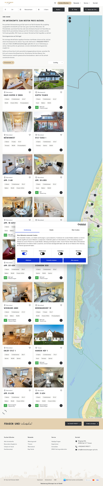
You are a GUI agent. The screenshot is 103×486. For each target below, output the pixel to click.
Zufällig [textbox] (55, 62)
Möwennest (9, 138)
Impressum (40, 480)
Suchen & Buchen (64, 3)
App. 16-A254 (10, 223)
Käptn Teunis (41, 95)
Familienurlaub (8, 449)
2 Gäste (46, 9)
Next (29, 79)
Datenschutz (48, 480)
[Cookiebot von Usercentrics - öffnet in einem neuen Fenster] (79, 224)
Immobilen (55, 446)
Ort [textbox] (12, 9)
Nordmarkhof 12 (43, 308)
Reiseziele (76, 3)
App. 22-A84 (9, 266)
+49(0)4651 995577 (42, 41)
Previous (5, 79)
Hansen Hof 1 (41, 351)
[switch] (42, 253)
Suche (58, 9)
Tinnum (30, 444)
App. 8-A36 (9, 393)
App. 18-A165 (41, 180)
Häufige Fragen (56, 441)
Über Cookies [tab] (76, 230)
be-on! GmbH (58, 483)
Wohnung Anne (11, 308)
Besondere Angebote (10, 444)
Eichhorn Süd (42, 266)
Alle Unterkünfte (9, 441)
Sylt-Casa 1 (40, 138)
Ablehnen (28, 260)
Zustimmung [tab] (27, 230)
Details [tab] (52, 230)
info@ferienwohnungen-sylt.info (22, 44)
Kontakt (95, 3)
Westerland (31, 446)
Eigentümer (55, 444)
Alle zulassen (74, 260)
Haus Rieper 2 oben (13, 95)
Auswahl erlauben (51, 260)
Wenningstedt (32, 441)
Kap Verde (31, 449)
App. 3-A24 (40, 393)
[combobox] (10, 9)
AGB (55, 480)
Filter (75, 9)
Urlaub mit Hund (9, 446)
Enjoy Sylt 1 (10, 351)
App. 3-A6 (8, 180)
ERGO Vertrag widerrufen (59, 449)
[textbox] (92, 9)
